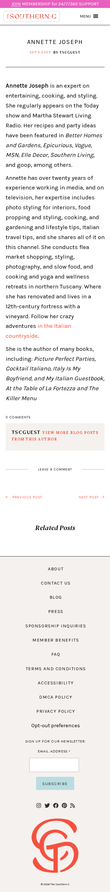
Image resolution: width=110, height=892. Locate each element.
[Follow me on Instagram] (38, 805)
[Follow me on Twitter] (47, 805)
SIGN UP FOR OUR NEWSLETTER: (55, 741)
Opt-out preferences (55, 725)
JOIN (16, 4)
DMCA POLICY (55, 697)
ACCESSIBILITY (56, 683)
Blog (56, 597)
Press (55, 611)
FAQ (55, 654)
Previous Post (26, 497)
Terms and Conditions (56, 668)
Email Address (54, 751)
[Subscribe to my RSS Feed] (72, 805)
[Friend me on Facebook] (55, 805)
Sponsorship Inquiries (55, 626)
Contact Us (56, 583)
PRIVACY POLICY (55, 711)
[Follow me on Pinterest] (64, 805)
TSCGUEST (70, 52)
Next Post (89, 497)
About (55, 569)
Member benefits (55, 640)
